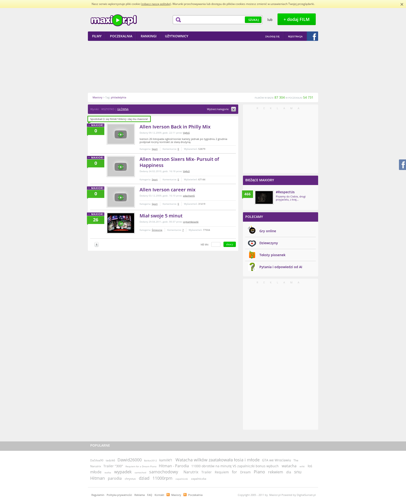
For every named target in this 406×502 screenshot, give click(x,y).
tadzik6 (110, 460)
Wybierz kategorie (218, 109)
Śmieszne (157, 230)
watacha (289, 465)
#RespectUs (285, 192)
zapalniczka (198, 479)
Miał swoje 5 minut (161, 215)
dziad (144, 478)
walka (108, 472)
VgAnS (186, 132)
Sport (155, 149)
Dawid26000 (129, 460)
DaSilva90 (96, 460)
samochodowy (163, 472)
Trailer (206, 472)
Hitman (97, 478)
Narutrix (190, 472)
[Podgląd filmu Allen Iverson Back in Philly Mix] (121, 134)
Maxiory (176, 495)
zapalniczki (182, 478)
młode (96, 472)
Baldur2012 (150, 460)
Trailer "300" (113, 466)
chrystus (130, 479)
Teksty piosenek (272, 255)
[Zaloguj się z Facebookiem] (312, 36)
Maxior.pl (113, 20)
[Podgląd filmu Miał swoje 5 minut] (121, 223)
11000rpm (162, 478)
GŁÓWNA (123, 109)
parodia (115, 478)
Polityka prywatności (119, 495)
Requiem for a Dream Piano (140, 466)
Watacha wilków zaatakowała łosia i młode (218, 460)
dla (288, 472)
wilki (302, 466)
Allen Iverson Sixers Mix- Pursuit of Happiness (179, 162)
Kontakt (159, 495)
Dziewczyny (268, 243)
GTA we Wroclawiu (276, 460)
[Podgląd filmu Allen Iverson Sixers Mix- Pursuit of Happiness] (121, 166)
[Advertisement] (203, 66)
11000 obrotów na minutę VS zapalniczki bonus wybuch (235, 466)
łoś (310, 466)
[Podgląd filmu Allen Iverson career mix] (121, 197)
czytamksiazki (191, 221)
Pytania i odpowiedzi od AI (280, 267)
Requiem (222, 472)
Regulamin (97, 495)
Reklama (139, 495)
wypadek (123, 472)
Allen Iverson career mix (167, 189)
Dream (245, 472)
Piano (259, 472)
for (234, 472)
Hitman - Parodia (174, 465)
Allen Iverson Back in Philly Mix (175, 127)
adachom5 (189, 195)
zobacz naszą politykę (156, 4)
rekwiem (275, 472)
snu (297, 472)
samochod (140, 472)
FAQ (149, 495)
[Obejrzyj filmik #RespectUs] (264, 197)
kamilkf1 (165, 460)
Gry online (267, 231)
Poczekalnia (195, 495)
